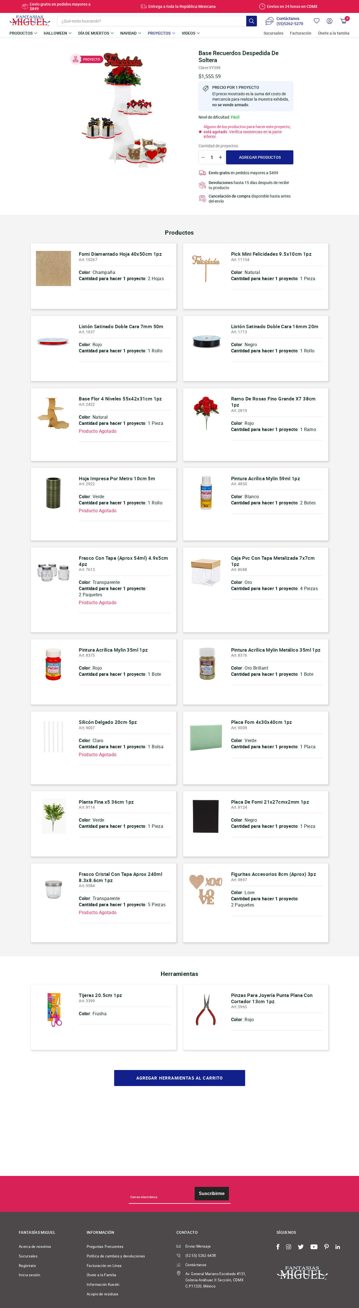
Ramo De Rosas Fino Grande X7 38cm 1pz (273, 401)
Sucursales (273, 33)
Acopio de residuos (103, 1293)
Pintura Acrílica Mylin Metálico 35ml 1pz (276, 650)
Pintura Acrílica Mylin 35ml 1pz (113, 650)
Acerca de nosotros (35, 1246)
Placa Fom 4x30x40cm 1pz (261, 722)
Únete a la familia (333, 33)
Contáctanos (195, 1264)
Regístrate (27, 1265)
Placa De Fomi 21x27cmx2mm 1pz (270, 802)
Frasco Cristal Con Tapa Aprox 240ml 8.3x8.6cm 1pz (120, 877)
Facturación (300, 33)
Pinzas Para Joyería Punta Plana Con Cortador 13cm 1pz (272, 998)
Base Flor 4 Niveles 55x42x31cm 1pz (120, 398)
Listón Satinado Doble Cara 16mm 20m (275, 326)
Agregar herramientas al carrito (179, 1078)
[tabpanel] (126, 110)
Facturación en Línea (104, 1265)
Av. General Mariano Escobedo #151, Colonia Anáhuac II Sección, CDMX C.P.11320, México (215, 1279)
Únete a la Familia (101, 1274)
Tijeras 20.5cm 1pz (100, 995)
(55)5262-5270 (290, 23)
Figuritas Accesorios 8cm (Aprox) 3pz (273, 874)
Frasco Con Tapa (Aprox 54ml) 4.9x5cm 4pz (123, 561)
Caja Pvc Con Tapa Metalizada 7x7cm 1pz (273, 561)
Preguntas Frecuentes (105, 1246)
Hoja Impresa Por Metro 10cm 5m (117, 478)
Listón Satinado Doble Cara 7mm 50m (121, 326)
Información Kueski (103, 1284)
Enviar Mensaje (198, 1246)
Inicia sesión (29, 1274)
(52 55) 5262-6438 (200, 1255)
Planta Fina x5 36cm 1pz (106, 802)
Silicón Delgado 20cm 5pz (108, 722)
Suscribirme (212, 1193)
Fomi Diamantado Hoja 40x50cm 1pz (120, 254)
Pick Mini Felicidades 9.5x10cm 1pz (271, 254)
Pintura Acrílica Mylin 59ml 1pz (265, 478)
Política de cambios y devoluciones (116, 1256)
